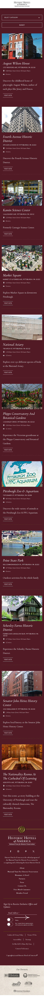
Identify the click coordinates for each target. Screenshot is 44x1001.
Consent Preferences (22, 949)
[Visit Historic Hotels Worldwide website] (11, 975)
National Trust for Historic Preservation (23, 872)
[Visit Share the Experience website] (16, 983)
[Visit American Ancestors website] (22, 991)
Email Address (13, 913)
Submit (10, 917)
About (22, 868)
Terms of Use (32, 935)
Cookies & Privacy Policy (15, 935)
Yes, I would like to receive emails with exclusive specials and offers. (24, 924)
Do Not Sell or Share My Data (22, 944)
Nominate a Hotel (22, 875)
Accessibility (17, 940)
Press (22, 882)
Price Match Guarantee (22, 889)
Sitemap (28, 940)
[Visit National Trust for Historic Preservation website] (31, 975)
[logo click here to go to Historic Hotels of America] (22, 841)
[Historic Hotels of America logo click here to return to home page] (22, 4)
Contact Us (22, 886)
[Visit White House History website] (28, 983)
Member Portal (22, 893)
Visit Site (8, 95)
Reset (22, 25)
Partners (22, 879)
